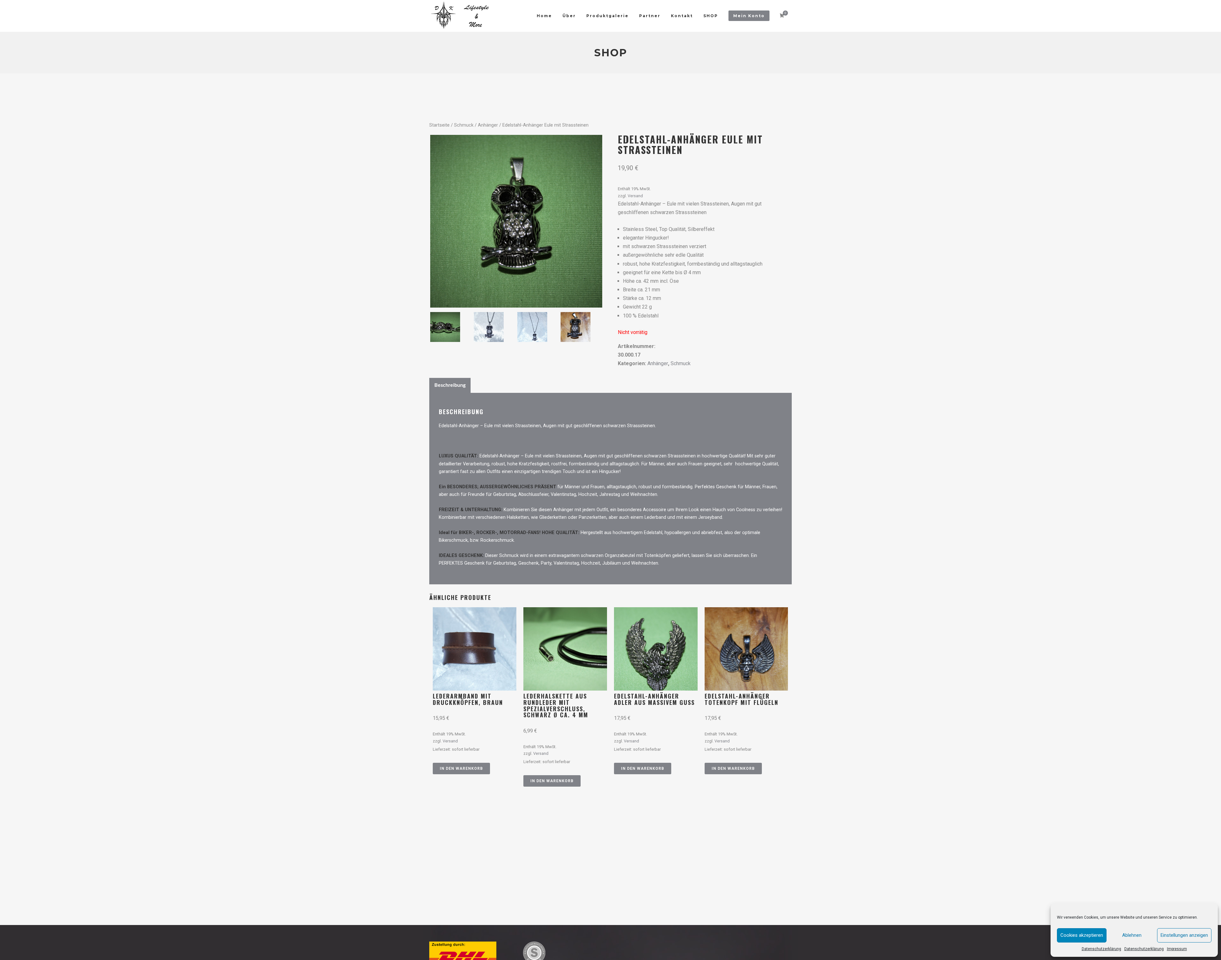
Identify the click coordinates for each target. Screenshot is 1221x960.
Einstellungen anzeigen (1184, 935)
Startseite (439, 125)
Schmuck (463, 125)
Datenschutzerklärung (1101, 949)
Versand (635, 195)
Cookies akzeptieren (1081, 935)
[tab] (450, 385)
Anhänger (488, 125)
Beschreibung (450, 385)
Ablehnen (1132, 935)
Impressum (1177, 949)
